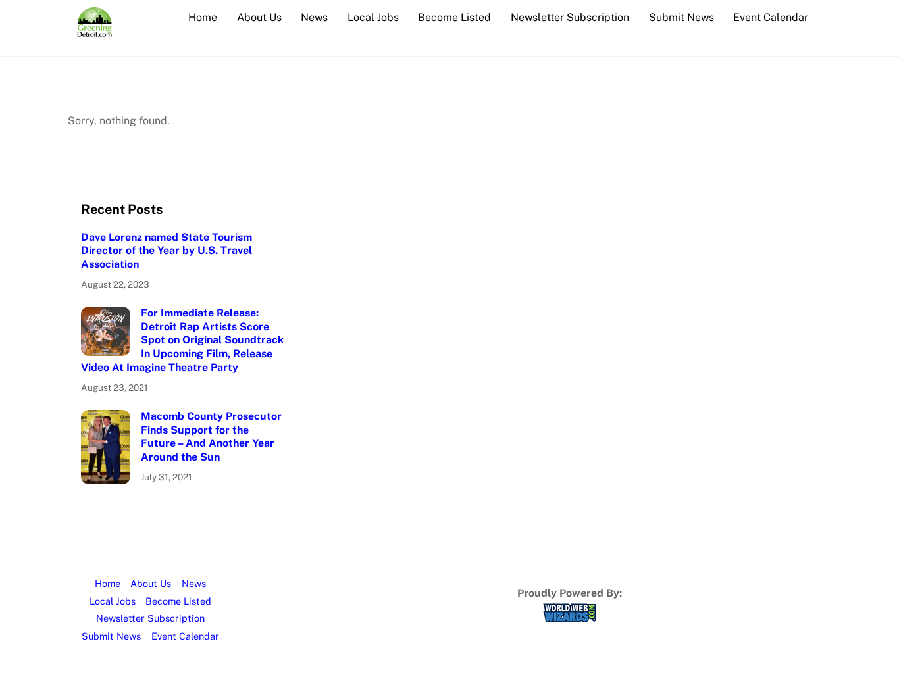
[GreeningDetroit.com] (94, 30)
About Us (259, 17)
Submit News (681, 17)
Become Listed (454, 17)
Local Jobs (373, 17)
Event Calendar (770, 17)
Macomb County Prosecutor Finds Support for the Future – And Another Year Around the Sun (211, 436)
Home (202, 17)
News (314, 17)
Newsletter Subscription (570, 17)
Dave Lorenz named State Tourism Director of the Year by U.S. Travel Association (166, 251)
